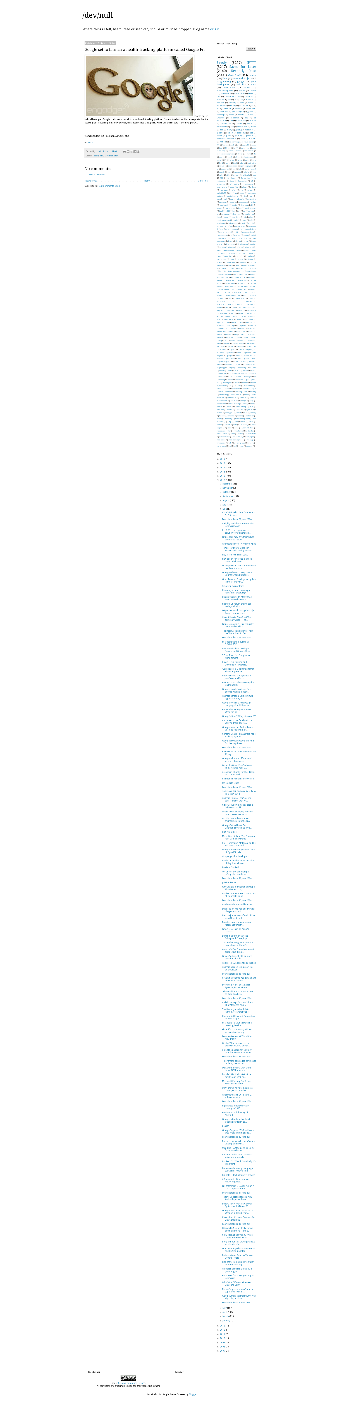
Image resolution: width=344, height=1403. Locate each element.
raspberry (225, 169)
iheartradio (240, 298)
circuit (239, 124)
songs (243, 401)
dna (218, 250)
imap (251, 298)
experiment (251, 109)
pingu (229, 356)
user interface (247, 428)
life (241, 100)
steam (228, 407)
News (250, 93)
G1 (252, 181)
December (228, 484)
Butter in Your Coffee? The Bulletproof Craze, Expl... (235, 937)
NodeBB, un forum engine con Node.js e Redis (237, 605)
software (243, 398)
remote (245, 371)
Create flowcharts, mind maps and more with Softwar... (239, 979)
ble (252, 205)
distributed (249, 247)
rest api (222, 377)
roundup (239, 380)
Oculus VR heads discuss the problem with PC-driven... (236, 1044)
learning (250, 313)
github (242, 91)
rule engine (227, 383)
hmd (221, 163)
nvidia (253, 337)
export (219, 262)
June (225, 509)
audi (225, 199)
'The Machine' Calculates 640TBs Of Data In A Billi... (238, 992)
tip (230, 422)
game (240, 160)
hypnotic (253, 295)
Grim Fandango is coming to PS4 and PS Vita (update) (238, 1249)
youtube (249, 446)
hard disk (237, 292)
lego (228, 316)
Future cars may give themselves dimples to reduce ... (238, 538)
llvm (239, 319)
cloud (249, 124)
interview (249, 304)
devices (253, 244)
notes (246, 337)
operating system (247, 166)
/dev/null (97, 15)
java (229, 100)
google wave (243, 286)
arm (231, 121)
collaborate (221, 223)
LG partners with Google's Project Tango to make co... (238, 611)
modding (241, 133)
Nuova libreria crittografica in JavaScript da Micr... (236, 676)
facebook (224, 112)
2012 (223, 1330)
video (228, 175)
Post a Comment (97, 174)
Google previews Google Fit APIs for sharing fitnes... (238, 742)
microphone (241, 325)
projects (220, 103)
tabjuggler (229, 413)
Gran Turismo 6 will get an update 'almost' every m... (239, 580)
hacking (227, 292)
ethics (240, 259)
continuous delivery (248, 229)
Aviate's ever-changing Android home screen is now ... (237, 812)
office (219, 343)
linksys (251, 316)
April (225, 1312)
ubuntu (252, 139)
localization (248, 319)
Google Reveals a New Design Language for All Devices (236, 704)
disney (240, 247)
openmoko (221, 346)
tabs (245, 413)
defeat (246, 241)
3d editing (245, 178)
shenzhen (236, 389)
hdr (246, 292)
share (226, 389)
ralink (237, 365)
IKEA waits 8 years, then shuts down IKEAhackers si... (236, 1069)
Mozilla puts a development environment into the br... (236, 819)
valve (221, 175)
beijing (253, 202)
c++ (239, 211)
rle (255, 377)
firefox (253, 127)
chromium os (248, 214)
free (221, 130)
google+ (253, 286)
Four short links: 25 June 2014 (237, 747)
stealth (219, 407)
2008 (223, 1346)
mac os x (250, 322)
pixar (228, 136)
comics (252, 75)
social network (250, 169)
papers (232, 349)
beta (220, 148)
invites (219, 307)
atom (219, 199)
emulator (250, 256)
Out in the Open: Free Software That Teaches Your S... (237, 766)
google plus (242, 283)
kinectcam (241, 310)
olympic (227, 343)
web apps (220, 440)
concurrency (240, 226)
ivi (240, 307)
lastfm (233, 313)
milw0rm (252, 325)
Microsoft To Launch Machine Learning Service (237, 1024)
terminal (231, 416)
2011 (223, 1334)
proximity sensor (247, 361)
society (222, 172)
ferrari (232, 160)
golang (238, 130)
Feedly (96, 156)
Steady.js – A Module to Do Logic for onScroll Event (238, 1149)
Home (147, 181)
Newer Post (91, 181)
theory (219, 419)
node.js (249, 100)
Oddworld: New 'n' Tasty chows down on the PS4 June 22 (237, 1229)
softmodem (231, 398)
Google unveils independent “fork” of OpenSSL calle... (238, 850)
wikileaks (246, 175)
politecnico (226, 93)
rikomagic (247, 377)
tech (243, 139)
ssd (252, 404)
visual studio (251, 434)
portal (246, 358)
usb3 (236, 428)
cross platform (248, 232)
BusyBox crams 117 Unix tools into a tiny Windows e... (237, 598)
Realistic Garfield (230, 867)
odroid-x (241, 341)
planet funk (248, 356)
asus (254, 145)
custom (246, 235)
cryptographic (222, 235)
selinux (238, 386)
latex (241, 313)
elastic (237, 157)
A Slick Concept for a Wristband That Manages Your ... (237, 1003)
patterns (230, 353)
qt (217, 169)
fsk (220, 271)
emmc (219, 256)
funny (229, 130)
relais (237, 371)
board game (230, 208)
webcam (236, 175)
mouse (219, 334)
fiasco (237, 265)
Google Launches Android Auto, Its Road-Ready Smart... (238, 728)
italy (226, 307)
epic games (221, 259)
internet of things (235, 304)
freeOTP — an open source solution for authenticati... (236, 531)
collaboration (233, 223)
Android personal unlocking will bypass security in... (237, 697)
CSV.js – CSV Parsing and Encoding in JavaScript (234, 663)
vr (252, 105)
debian (230, 241)
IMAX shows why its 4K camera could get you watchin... (237, 1089)
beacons (233, 202)
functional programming (233, 271)
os (255, 346)
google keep (242, 280)
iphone (220, 133)
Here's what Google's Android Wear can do (237, 710)
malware (220, 325)
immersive (221, 301)
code (244, 220)
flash (224, 268)
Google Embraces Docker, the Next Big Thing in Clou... (239, 1297)
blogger (220, 208)
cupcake (237, 235)
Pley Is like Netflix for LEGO (235, 554)
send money (249, 386)
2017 (223, 467)
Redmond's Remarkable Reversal (238, 778)
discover (231, 247)
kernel (232, 115)
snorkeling (223, 395)
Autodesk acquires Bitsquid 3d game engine (237, 1270)
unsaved (220, 118)
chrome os (226, 124)
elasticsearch (248, 157)
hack (218, 292)
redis (230, 371)
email (251, 253)
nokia (238, 337)
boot (240, 208)
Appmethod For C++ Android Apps (239, 544)
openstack (240, 346)
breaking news (250, 208)
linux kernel (229, 319)
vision (240, 434)
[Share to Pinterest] (138, 151)
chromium (245, 148)
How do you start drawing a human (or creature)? (236, 591)
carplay (251, 211)
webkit (223, 142)
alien (234, 190)
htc (239, 295)
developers (222, 127)
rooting (222, 380)
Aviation (225, 145)
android (240, 84)
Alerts (253, 91)
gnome (219, 280)
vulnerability (238, 437)
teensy (221, 416)
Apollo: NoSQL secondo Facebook (239, 963)
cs (230, 235)
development (243, 244)
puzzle (219, 365)
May (225, 1308)
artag (245, 196)
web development (236, 440)
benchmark (223, 205)
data (233, 238)
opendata (250, 343)
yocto (241, 446)
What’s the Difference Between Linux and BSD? (236, 1283)
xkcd (254, 175)
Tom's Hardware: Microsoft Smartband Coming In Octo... (238, 549)
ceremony (226, 214)
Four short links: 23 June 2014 (237, 787)
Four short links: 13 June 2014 (237, 1101)
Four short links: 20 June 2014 (237, 878)
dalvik (254, 235)
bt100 (228, 211)
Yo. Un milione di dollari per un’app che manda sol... (235, 872)
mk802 (241, 328)
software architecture (226, 139)
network (220, 337)
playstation (230, 358)
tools (243, 422)
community (248, 151)
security (232, 103)
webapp (250, 440)
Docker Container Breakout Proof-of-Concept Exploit (239, 894)
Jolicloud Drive (229, 882)
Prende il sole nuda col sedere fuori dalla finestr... (236, 923)
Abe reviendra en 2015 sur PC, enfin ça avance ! (237, 1096)
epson (232, 259)
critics (237, 232)
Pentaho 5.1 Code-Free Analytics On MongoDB (238, 683)
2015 (223, 476)
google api (230, 280)
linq (218, 319)
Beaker (225, 1126)
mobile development (225, 331)
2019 (223, 459)
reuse (230, 377)
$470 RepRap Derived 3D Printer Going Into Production (237, 1236)
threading (228, 419)
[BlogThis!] (128, 151)
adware (244, 187)
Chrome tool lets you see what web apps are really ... (237, 1155)
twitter (219, 425)
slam (221, 392)
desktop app (230, 244)
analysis (250, 190)
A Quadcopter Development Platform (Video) (235, 1180)
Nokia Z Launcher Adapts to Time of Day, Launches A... (238, 861)
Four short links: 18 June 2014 (237, 974)
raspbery (232, 368)
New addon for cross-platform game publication (237, 560)
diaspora (222, 247)
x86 (246, 118)
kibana (242, 163)
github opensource (238, 277)
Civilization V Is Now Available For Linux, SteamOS (238, 1218)
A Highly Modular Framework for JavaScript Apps (238, 524)
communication (235, 151)
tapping (253, 413)
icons (222, 298)
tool (219, 97)
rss (218, 383)
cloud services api (224, 220)
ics (230, 298)
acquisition (234, 187)
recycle (222, 371)
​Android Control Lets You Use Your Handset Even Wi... (236, 799)
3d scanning (234, 142)
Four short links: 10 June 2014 (237, 1224)
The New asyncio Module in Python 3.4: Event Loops (235, 1010)
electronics (242, 127)
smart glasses (241, 392)
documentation (228, 250)
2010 (223, 1338)
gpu (233, 289)
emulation (240, 256)
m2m (234, 322)
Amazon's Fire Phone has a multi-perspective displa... (238, 950)
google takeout (230, 286)
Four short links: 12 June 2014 (237, 1137)
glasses (251, 277)
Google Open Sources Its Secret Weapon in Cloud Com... (238, 1211)
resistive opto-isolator (238, 373)
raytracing (242, 368)
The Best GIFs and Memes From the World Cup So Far (237, 632)
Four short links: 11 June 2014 (237, 1193)
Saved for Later (111, 156)
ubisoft (227, 425)
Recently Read (243, 71)
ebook (230, 157)
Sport (253, 84)
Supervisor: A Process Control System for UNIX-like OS (237, 1205)
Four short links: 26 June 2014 (237, 637)
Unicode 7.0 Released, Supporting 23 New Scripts (238, 1017)
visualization (224, 437)
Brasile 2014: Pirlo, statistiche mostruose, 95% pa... (236, 1075)
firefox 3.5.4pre (248, 265)
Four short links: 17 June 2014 (237, 998)
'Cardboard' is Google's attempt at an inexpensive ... (238, 670)
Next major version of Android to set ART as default (238, 916)
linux (225, 78)
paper (219, 136)
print (236, 361)
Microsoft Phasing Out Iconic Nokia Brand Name (236, 1082)
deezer (238, 241)
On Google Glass (230, 783)
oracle (249, 346)
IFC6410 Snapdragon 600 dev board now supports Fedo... (237, 1051)
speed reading (234, 404)
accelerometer (222, 187)
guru (254, 160)
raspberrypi (221, 368)
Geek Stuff (234, 75)
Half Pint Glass (229, 832)
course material (225, 232)
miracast (233, 328)
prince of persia (225, 361)
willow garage (239, 443)
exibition (250, 259)
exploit (219, 160)
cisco (219, 217)
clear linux (236, 217)
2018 (223, 463)
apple (242, 193)
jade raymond (248, 307)
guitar (251, 289)
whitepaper (221, 443)
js (235, 100)
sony (251, 401)
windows (235, 118)
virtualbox (250, 431)
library (233, 105)
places (237, 356)
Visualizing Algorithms (233, 586)
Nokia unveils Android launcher (237, 904)
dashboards (223, 238)
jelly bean (220, 310)
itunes (233, 307)
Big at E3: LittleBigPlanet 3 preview (238, 1175)
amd (241, 190)
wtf (230, 446)
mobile (241, 115)
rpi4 (252, 380)
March (226, 1316)
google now (230, 283)
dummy (242, 253)
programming (224, 81)
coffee (251, 220)
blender (228, 148)
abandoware (248, 184)
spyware (237, 172)
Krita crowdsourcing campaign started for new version (237, 1169)
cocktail (237, 220)
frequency (252, 268)
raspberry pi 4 (248, 365)
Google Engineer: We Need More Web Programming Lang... (238, 1131)
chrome (252, 121)
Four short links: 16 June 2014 (237, 1056)
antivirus (233, 193)
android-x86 (221, 193)
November (228, 488)
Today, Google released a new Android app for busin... (237, 1198)
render (253, 371)
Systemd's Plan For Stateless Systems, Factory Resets (236, 986)
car (244, 211)
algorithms (224, 190)
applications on (233, 196)
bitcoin (234, 205)
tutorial (246, 172)
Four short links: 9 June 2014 (236, 1302)
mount (251, 331)
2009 (223, 1342)
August (226, 500)
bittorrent (244, 205)
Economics (242, 181)
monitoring (240, 331)
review (238, 377)
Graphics (249, 97)
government (224, 289)
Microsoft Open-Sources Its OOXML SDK (235, 643)
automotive (251, 199)
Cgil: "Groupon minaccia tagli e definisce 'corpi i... (237, 806)
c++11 (236, 148)
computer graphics (224, 226)
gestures (220, 277)
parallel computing (246, 349)
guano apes (241, 289)
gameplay (238, 274)
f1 (225, 160)
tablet (238, 413)
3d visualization (248, 142)
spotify (245, 404)
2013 (223, 1326)
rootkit (230, 380)
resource (252, 373)
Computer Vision (233, 97)
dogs (246, 250)
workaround (221, 446)
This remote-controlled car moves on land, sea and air (239, 1062)
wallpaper (250, 437)
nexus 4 (222, 166)
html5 (228, 163)
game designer (225, 274)
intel (235, 163)
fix (218, 268)
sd (230, 386)
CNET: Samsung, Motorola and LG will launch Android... (239, 844)
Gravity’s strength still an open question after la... (237, 957)
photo (247, 353)
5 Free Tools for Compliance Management (236, 656)
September (228, 496)
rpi (246, 380)
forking (231, 268)
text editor (250, 416)
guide (247, 160)
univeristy (244, 425)
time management (242, 419)
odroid (232, 341)
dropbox (232, 253)
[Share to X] (131, 151)
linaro (242, 316)
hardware (249, 130)
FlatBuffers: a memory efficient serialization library (237, 1030)
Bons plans (239, 93)
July (224, 505)
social (246, 395)
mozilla (228, 334)
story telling (241, 407)
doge (239, 250)
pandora (223, 349)
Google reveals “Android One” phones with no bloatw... (236, 690)
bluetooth (241, 121)
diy (255, 154)
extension (231, 262)
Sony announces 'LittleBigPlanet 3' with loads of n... (239, 1242)
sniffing (253, 392)
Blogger (193, 1394)
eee (232, 127)
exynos (243, 262)
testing (240, 416)
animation (227, 109)
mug (236, 334)
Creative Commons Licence (131, 1383)
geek (252, 274)
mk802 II (250, 328)
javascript (221, 115)
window (251, 443)
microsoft (243, 105)
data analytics (244, 238)
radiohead (229, 365)
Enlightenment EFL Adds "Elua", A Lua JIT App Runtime (238, 1187)
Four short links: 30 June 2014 (237, 519)
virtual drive (238, 431)
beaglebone (243, 202)
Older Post (203, 181)
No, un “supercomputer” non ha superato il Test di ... (238, 1290)
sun (251, 407)
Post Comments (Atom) (109, 186)
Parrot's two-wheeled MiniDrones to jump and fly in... (238, 1142)
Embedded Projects (242, 78)
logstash (220, 322)
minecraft (223, 328)
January (227, 1320)
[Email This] (124, 151)
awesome (223, 202)
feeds (230, 265)
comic (243, 223)
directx (248, 154)
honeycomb (230, 295)
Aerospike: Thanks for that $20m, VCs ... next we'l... (238, 773)
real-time (252, 368)
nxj (220, 341)
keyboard (230, 310)
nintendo (229, 337)
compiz (251, 223)
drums (221, 157)
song (229, 172)
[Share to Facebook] (135, 151)
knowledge (252, 310)
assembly (246, 145)
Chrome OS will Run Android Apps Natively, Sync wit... (238, 735)
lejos (235, 316)
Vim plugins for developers (235, 856)
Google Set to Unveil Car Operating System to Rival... (237, 826)
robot (234, 169)
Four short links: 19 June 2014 (237, 900)
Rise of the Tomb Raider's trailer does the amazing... (238, 1263)
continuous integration (226, 154)
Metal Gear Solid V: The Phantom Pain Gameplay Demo (238, 837)
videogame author (224, 431)
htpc (245, 295)
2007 (223, 1351)
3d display (232, 178)
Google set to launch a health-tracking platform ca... (237, 1120)
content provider (231, 229)
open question (238, 343)
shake (219, 389)
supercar (220, 410)
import (233, 301)
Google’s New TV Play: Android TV (239, 716)
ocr (226, 341)
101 (221, 178)
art (238, 145)
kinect (230, 133)
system (249, 410)
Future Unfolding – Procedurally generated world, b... (238, 625)
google (240, 81)
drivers (222, 253)
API (218, 145)
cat (218, 214)
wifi (229, 443)
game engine (237, 112)
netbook (251, 334)
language (223, 313)
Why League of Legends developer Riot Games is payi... (238, 888)
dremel (253, 250)
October (227, 492)
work (250, 103)
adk (232, 145)
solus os (234, 401)
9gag (232, 181)
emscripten (228, 256)
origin (214, 29)
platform (220, 358)
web (242, 103)
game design (251, 271)
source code (221, 404)
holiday (220, 295)
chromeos (236, 214)
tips (236, 422)
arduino (220, 100)
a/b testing (234, 184)
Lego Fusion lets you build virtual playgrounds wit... (238, 910)
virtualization (222, 434)
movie (250, 115)
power (254, 358)
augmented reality (237, 199)
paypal (239, 353)
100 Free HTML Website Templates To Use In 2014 (239, 792)
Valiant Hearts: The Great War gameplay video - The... (237, 618)
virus (233, 434)
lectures (220, 316)
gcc (246, 274)
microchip (230, 325)
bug (233, 211)
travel (251, 422)
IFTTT (91, 142)
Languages (221, 184)
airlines (253, 187)
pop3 (239, 358)
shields (246, 389)
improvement (247, 301)
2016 (223, 472)
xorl (235, 446)
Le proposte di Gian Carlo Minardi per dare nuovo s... (239, 566)
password (220, 353)
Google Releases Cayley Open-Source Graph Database (237, 573)
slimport (229, 392)
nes (251, 133)
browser (239, 109)
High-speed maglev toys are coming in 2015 (235, 1106)
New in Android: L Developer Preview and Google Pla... (236, 649)
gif (227, 277)
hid (252, 292)
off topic (251, 341)
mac (241, 322)
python (249, 136)
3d (218, 109)
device (240, 154)
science (245, 383)
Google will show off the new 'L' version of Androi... (237, 759)
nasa (243, 334)
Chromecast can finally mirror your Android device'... (237, 721)
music (247, 88)
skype (254, 389)
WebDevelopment (225, 91)
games (250, 112)
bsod (221, 211)
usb (229, 428)
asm (252, 196)
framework (241, 268)
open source (232, 166)
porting (238, 136)
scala (237, 383)
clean (226, 217)
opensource (229, 88)
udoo (254, 172)
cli (245, 217)
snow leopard (236, 395)
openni (230, 346)
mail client (252, 163)
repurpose (223, 373)
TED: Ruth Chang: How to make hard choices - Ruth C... (237, 943)
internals (220, 304)
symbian (230, 410)
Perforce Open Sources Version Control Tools (237, 1256)
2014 (223, 480)
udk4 (235, 425)
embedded (222, 105)
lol (228, 322)
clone (251, 217)
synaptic (240, 410)
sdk (240, 169)
